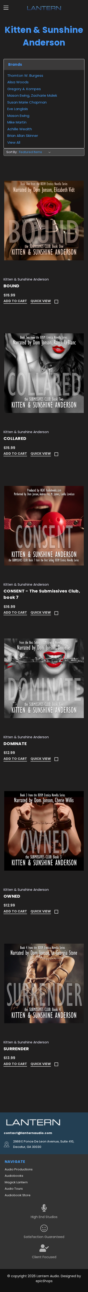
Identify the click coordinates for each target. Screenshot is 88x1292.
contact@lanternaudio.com (28, 1133)
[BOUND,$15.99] (44, 220)
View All (13, 142)
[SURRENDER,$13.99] (44, 983)
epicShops (44, 1281)
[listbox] (35, 152)
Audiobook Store (18, 1195)
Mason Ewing (18, 115)
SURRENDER (16, 1049)
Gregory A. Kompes (24, 88)
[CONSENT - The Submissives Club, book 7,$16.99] (44, 525)
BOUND (11, 286)
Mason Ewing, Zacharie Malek (32, 95)
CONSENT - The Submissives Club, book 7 (42, 594)
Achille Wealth (19, 129)
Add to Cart (15, 301)
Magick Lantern (16, 1182)
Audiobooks (14, 1175)
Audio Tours (14, 1188)
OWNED (12, 896)
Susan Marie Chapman (27, 102)
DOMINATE (15, 743)
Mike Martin (17, 122)
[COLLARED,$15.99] (44, 373)
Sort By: (11, 152)
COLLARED (15, 438)
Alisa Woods (18, 82)
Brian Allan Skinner (22, 135)
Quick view (41, 301)
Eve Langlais (17, 108)
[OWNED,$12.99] (44, 830)
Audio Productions (19, 1169)
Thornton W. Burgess (25, 75)
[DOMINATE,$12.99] (44, 678)
